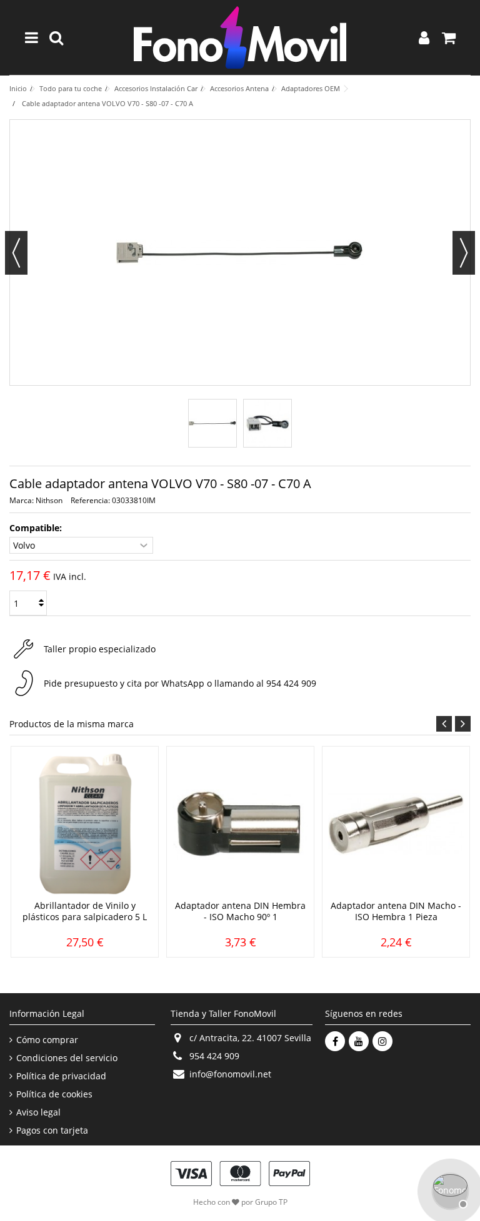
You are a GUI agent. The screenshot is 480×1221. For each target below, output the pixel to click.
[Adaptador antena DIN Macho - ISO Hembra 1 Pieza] (396, 824)
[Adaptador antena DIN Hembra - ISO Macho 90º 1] (240, 824)
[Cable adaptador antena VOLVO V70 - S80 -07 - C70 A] (212, 423)
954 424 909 (291, 683)
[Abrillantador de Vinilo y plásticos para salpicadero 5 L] (84, 824)
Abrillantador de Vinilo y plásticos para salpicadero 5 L (84, 911)
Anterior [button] (16, 253)
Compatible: (36, 528)
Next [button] (463, 724)
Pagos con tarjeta (52, 1130)
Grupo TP (271, 1202)
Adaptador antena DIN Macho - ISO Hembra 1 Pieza (396, 911)
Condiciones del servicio (67, 1058)
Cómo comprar (47, 1040)
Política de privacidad (61, 1076)
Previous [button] (444, 724)
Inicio (18, 88)
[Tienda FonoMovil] (240, 37)
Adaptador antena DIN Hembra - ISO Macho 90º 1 (240, 911)
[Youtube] (359, 1041)
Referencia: (90, 500)
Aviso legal (38, 1112)
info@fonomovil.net (230, 1074)
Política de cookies (54, 1094)
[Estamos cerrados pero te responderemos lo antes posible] (449, 1190)
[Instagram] (382, 1041)
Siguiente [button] (463, 253)
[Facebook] (335, 1041)
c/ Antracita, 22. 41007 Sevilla (250, 1038)
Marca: (21, 500)
